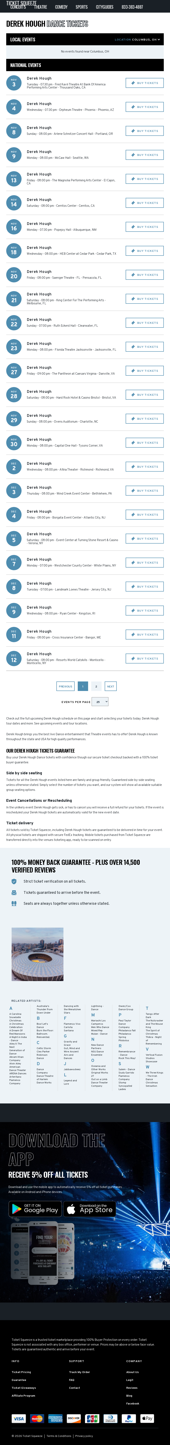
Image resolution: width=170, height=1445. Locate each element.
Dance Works (44, 1082)
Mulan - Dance (99, 1034)
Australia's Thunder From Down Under (45, 1010)
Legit (129, 1380)
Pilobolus (124, 1040)
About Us (132, 1372)
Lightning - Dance (97, 1008)
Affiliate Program (23, 1396)
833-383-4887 (132, 7)
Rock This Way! (127, 1058)
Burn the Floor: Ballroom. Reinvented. (45, 1034)
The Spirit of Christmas (153, 1032)
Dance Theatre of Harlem (45, 1077)
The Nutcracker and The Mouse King (154, 1024)
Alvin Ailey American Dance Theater (17, 1067)
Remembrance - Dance (127, 1053)
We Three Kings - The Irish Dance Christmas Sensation (154, 1079)
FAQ (71, 1380)
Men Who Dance (100, 1027)
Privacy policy (84, 1436)
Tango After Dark (152, 1015)
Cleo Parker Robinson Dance (43, 1055)
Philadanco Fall (127, 1030)
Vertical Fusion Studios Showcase (154, 1058)
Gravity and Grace (70, 1043)
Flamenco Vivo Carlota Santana (72, 1027)
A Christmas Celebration (16, 1025)
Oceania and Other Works (98, 1068)
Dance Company (42, 1071)
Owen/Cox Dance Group (126, 1008)
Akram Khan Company (16, 1058)
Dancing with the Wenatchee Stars (72, 1010)
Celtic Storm (44, 1048)
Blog (129, 1396)
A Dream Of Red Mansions (17, 1032)
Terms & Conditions (58, 1436)
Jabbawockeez (72, 1069)
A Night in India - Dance (18, 1039)
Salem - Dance (127, 1069)
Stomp (122, 1082)
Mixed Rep (97, 1030)
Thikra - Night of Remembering (154, 1041)
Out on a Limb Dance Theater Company (99, 1083)
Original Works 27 (99, 1074)
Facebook (132, 1404)
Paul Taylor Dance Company (125, 1024)
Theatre (40, 7)
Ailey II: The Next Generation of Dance (17, 1048)
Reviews (131, 1388)
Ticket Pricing (21, 1372)
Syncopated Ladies (125, 1087)
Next (110, 686)
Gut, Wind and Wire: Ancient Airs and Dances (72, 1053)
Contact (74, 1388)
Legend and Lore (70, 1082)
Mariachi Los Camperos (98, 1022)
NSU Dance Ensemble (97, 1053)
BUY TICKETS (147, 83)
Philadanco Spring (125, 1035)
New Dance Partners (97, 1046)
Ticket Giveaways (24, 1388)
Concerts (18, 7)
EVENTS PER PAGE (76, 702)
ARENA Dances (17, 1073)
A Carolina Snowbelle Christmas (15, 1017)
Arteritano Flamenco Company (15, 1080)
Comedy (61, 7)
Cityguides (104, 7)
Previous (65, 686)
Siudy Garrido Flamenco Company (126, 1076)
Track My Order (79, 1372)
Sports (81, 7)
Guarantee (19, 1380)
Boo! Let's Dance (42, 1025)
